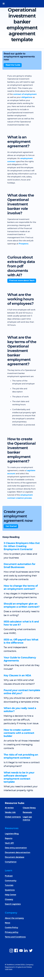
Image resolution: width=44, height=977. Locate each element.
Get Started (11, 526)
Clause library (29, 808)
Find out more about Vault (22, 280)
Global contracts (13, 817)
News (7, 923)
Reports (8, 838)
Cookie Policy (11, 927)
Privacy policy (11, 932)
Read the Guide (13, 65)
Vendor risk (10, 812)
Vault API (9, 843)
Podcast (9, 876)
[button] (3, 3)
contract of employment (25, 94)
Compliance (10, 862)
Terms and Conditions (15, 937)
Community (10, 881)
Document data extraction (17, 852)
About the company (14, 918)
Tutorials (9, 885)
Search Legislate (13, 904)
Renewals (27, 812)
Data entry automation (16, 848)
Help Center (10, 895)
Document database (14, 857)
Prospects (23, 244)
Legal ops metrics (27, 818)
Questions (10, 890)
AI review (9, 808)
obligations (26, 97)
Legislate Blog (12, 834)
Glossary (9, 899)
